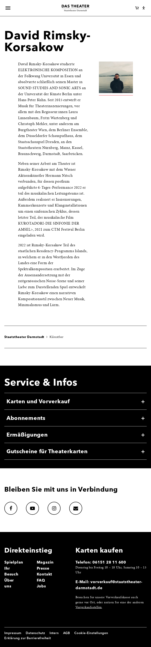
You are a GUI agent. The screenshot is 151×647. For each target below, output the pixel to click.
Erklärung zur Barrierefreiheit (27, 638)
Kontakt (44, 574)
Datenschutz (35, 633)
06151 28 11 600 (109, 562)
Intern (54, 633)
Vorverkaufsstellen (89, 607)
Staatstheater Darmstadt (24, 337)
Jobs (41, 586)
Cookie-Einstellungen (91, 633)
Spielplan (13, 562)
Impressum (12, 633)
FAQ (41, 580)
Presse (43, 568)
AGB (66, 633)
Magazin (45, 562)
